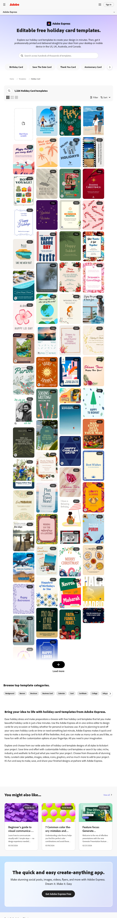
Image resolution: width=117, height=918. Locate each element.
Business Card (48, 693)
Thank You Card (68, 67)
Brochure (33, 693)
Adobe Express (10, 12)
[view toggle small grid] (7, 97)
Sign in (108, 4)
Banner (22, 693)
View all (106, 795)
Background (9, 693)
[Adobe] (14, 4)
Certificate (82, 693)
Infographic (107, 693)
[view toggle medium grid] (12, 97)
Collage (94, 693)
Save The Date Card (42, 67)
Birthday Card (16, 67)
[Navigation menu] (4, 4)
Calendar (61, 693)
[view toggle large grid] (16, 97)
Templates (22, 79)
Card (72, 693)
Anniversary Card (93, 67)
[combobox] (58, 55)
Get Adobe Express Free (58, 893)
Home (12, 79)
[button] (100, 4)
